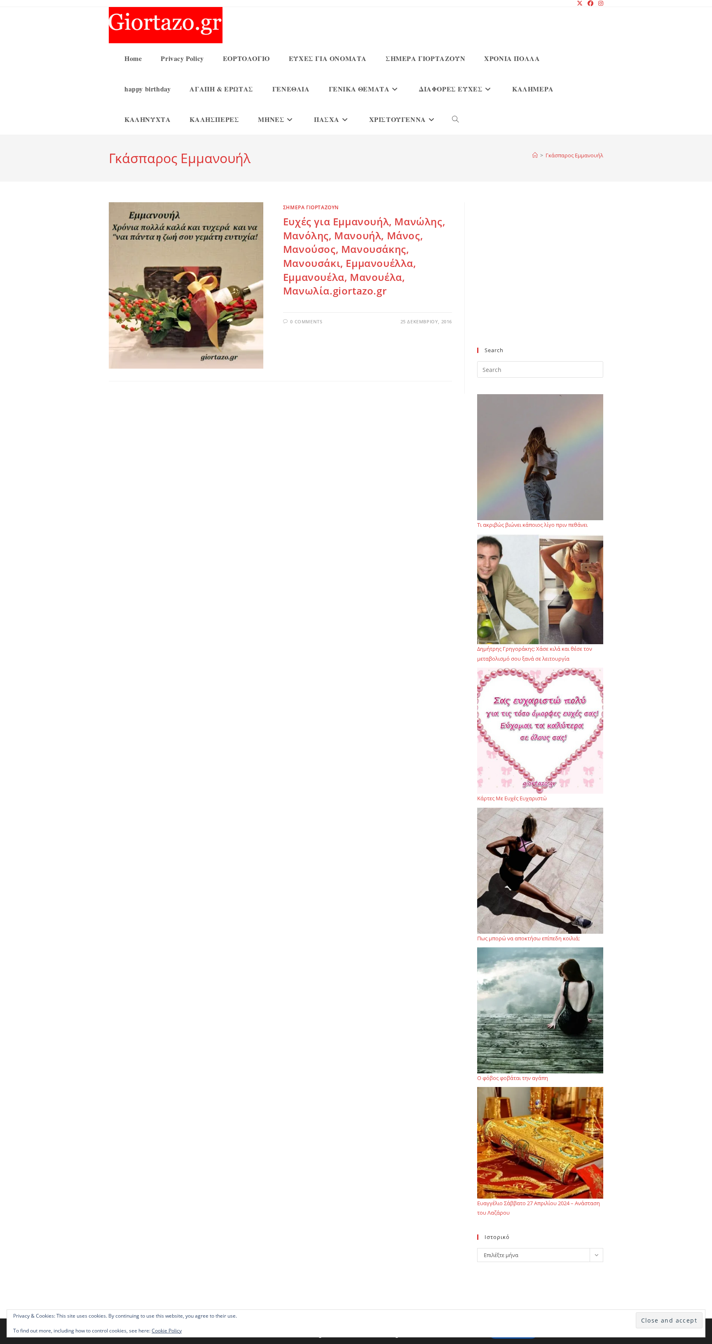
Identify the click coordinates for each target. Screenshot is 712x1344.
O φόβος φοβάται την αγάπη (512, 1078)
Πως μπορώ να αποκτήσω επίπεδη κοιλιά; (528, 938)
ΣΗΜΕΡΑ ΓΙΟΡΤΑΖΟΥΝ (311, 207)
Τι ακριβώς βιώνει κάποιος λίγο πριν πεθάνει (532, 524)
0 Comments (306, 321)
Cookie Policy (167, 1330)
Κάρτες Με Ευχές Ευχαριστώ (512, 798)
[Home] (535, 155)
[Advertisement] (540, 279)
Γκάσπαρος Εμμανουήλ (574, 155)
